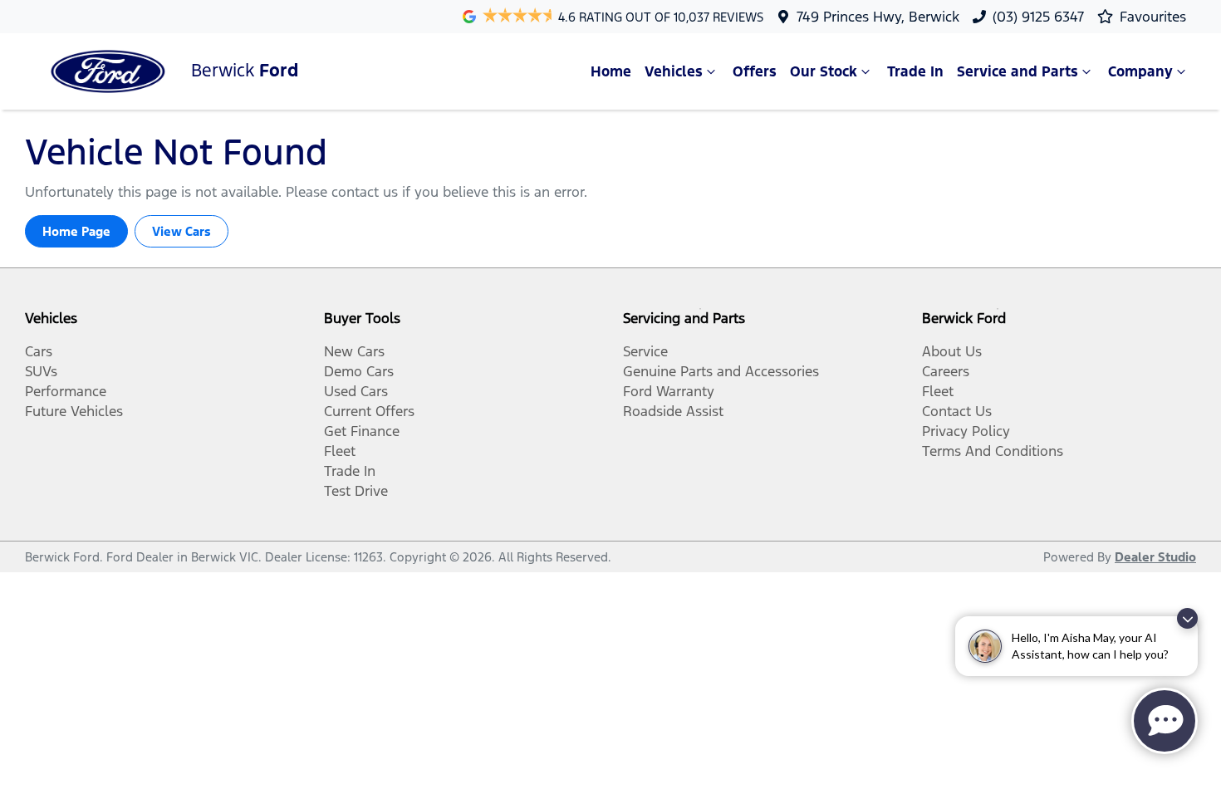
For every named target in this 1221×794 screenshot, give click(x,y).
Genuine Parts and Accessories (721, 371)
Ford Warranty (668, 391)
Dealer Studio (1155, 557)
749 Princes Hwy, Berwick (878, 16)
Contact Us (957, 411)
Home (611, 71)
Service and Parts (1017, 71)
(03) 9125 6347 (1038, 16)
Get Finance (362, 431)
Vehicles (674, 71)
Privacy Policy (966, 431)
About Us (952, 351)
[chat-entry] (1164, 721)
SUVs (41, 371)
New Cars (354, 351)
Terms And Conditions (992, 451)
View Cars (181, 231)
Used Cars (356, 391)
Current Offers (369, 411)
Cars (38, 351)
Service (645, 351)
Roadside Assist (673, 411)
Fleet (340, 451)
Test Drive (356, 491)
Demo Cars (359, 371)
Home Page (76, 231)
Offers (755, 71)
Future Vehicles (74, 411)
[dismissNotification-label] (1187, 618)
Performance (65, 391)
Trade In (915, 71)
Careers (945, 371)
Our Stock (823, 71)
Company (1140, 71)
